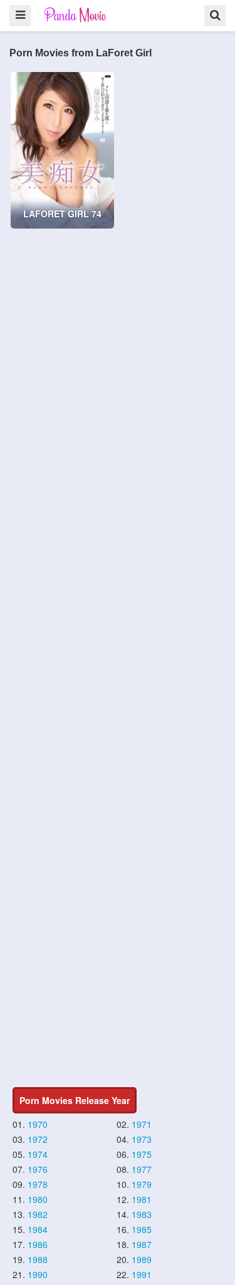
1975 (142, 1154)
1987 (142, 1244)
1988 (38, 1259)
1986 (38, 1244)
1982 (38, 1214)
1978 (38, 1184)
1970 (38, 1124)
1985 (142, 1229)
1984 (38, 1229)
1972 (38, 1139)
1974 (38, 1154)
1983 (142, 1214)
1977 (142, 1169)
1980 (38, 1199)
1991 (142, 1274)
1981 (142, 1199)
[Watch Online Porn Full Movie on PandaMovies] (76, 14)
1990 (38, 1274)
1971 (142, 1124)
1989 (142, 1259)
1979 (142, 1184)
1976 (38, 1169)
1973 (142, 1139)
